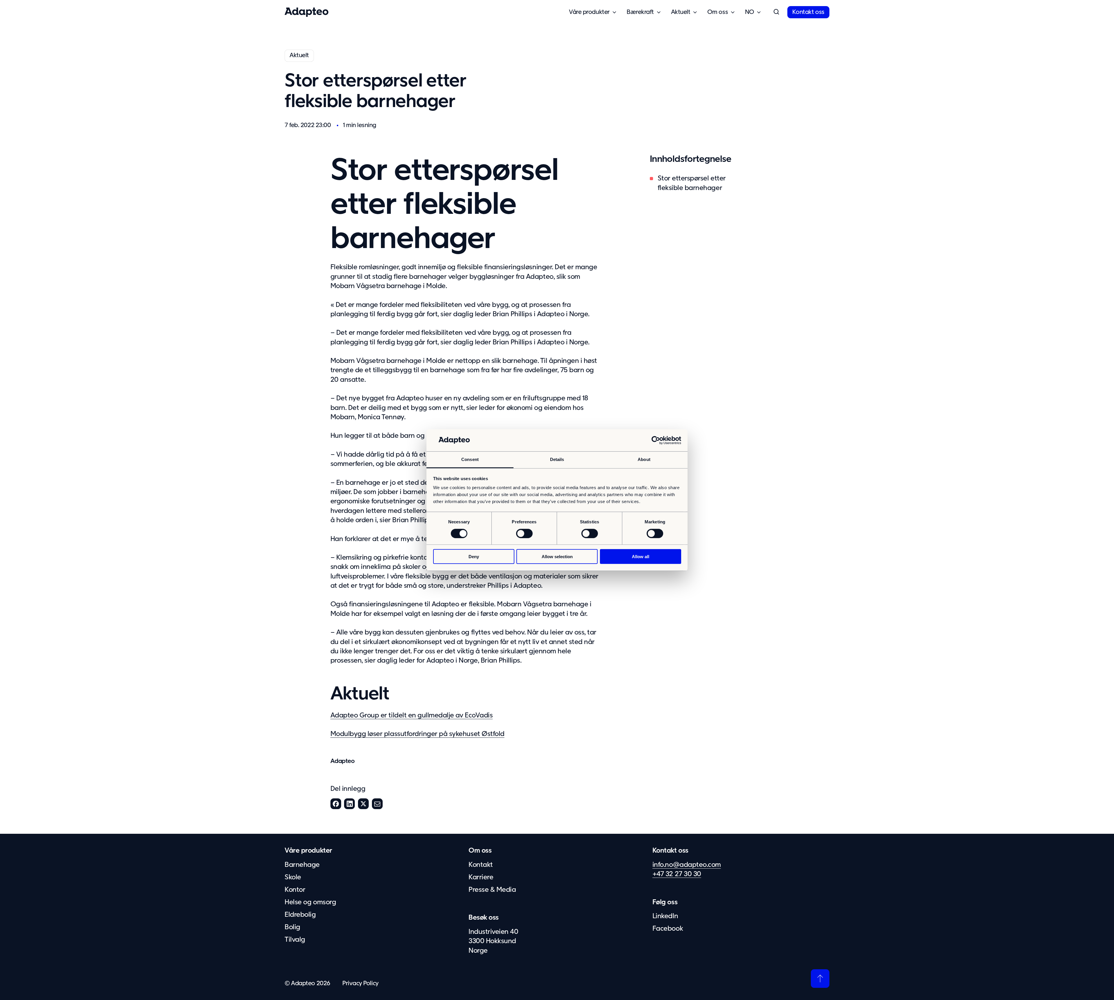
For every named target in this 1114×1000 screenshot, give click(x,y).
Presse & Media (492, 889)
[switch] (524, 533)
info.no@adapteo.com (686, 864)
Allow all (640, 556)
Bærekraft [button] (640, 12)
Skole (293, 877)
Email (377, 803)
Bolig (292, 927)
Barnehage (302, 864)
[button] (776, 12)
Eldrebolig (300, 914)
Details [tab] (557, 459)
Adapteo (342, 761)
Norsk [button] (749, 12)
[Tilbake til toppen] (820, 978)
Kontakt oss (808, 12)
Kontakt (481, 864)
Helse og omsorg (310, 902)
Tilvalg (295, 939)
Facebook (335, 803)
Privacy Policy (360, 983)
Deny (474, 556)
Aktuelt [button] (680, 12)
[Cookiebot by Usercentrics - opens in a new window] (655, 440)
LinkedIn (349, 803)
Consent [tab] (470, 459)
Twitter (363, 803)
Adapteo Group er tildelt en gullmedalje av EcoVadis (411, 715)
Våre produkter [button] (589, 12)
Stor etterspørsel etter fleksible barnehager (692, 183)
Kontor (295, 889)
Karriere (481, 877)
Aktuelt (299, 55)
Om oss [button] (717, 12)
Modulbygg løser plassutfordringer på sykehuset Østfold (417, 733)
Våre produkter (308, 850)
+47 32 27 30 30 (676, 874)
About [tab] (644, 459)
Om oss (480, 850)
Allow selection (557, 556)
